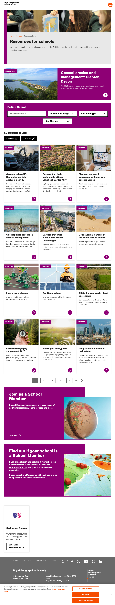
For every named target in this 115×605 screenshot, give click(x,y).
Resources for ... (30, 36)
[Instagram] (93, 561)
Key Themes (51, 121)
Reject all (85, 594)
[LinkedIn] (100, 561)
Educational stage (59, 113)
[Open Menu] (110, 5)
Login (15, 560)
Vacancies (41, 560)
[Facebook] (72, 561)
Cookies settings (85, 589)
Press (53, 560)
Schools (19, 36)
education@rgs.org (18, 467)
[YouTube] (86, 561)
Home (12, 36)
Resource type (88, 113)
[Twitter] (78, 561)
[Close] (111, 594)
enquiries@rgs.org (53, 576)
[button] (79, 380)
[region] (57, 594)
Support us (65, 561)
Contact (27, 560)
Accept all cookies (86, 600)
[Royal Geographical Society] (26, 5)
